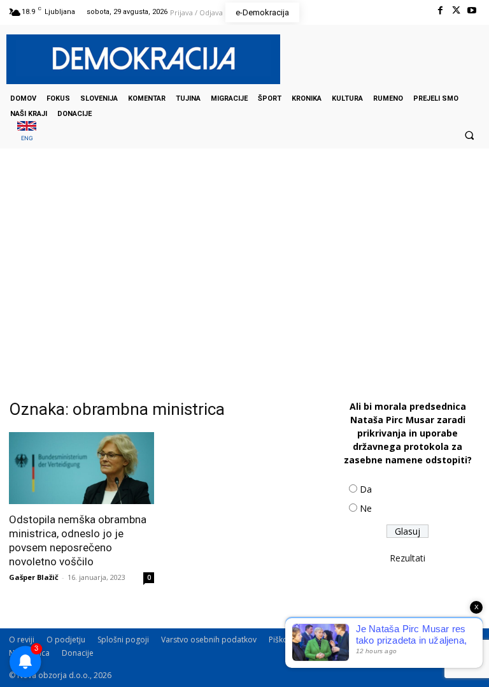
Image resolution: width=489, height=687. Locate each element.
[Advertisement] (244, 276)
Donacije (78, 652)
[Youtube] (472, 10)
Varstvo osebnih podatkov (209, 639)
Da (366, 489)
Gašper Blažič (34, 577)
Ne (366, 508)
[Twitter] (456, 10)
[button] (469, 135)
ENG (27, 137)
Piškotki (282, 639)
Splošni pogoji (123, 639)
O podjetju (65, 639)
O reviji (21, 639)
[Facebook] (440, 10)
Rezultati (407, 558)
